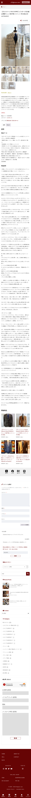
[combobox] (15, 566)
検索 (15, 555)
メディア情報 (7, 658)
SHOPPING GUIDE (20, 777)
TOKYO (23, 765)
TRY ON (17, 780)
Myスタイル (7, 622)
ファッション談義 (8, 652)
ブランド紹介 (7, 655)
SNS (22, 796)
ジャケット (9, 117)
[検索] (28, 574)
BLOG (3, 760)
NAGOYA (8, 765)
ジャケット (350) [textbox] (14, 566)
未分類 (5, 667)
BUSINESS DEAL (20, 789)
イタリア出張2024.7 (8, 637)
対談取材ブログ (7, 664)
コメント (4, 492)
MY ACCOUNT (5, 780)
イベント (6, 646)
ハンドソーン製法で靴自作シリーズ (12, 649)
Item (15, 796)
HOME (3, 753)
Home (3, 796)
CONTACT (16, 757)
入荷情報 (6, 661)
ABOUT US (16, 753)
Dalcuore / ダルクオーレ (12, 120)
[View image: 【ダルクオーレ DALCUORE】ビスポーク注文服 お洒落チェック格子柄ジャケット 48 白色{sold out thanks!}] (15, 45)
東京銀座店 (6, 670)
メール (4, 513)
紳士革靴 (6, 673)
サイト (3, 519)
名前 (3, 508)
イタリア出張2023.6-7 (9, 634)
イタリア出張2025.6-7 (9, 640)
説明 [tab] (4, 125)
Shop (9, 796)
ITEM (3, 777)
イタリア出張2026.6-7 (9, 643)
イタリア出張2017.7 (8, 628)
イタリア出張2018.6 (8, 631)
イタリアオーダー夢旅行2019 (10, 625)
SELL (3, 757)
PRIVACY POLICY (11, 789)
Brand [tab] (8, 125)
